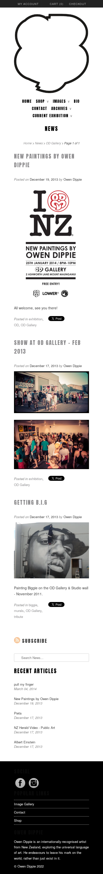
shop (42, 101)
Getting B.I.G (31, 502)
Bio (77, 101)
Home (27, 101)
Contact (39, 108)
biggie (33, 604)
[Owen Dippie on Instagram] (34, 787)
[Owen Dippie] (51, 54)
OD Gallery (29, 325)
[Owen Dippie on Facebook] (21, 787)
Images (61, 101)
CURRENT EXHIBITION (52, 115)
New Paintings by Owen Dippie (36, 698)
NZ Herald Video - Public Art (34, 727)
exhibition (35, 319)
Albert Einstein (24, 742)
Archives (61, 108)
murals (19, 610)
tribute (18, 616)
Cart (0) (57, 4)
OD (16, 325)
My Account (28, 4)
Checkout (77, 4)
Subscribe (34, 640)
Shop (18, 820)
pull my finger (24, 684)
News (51, 129)
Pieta (18, 713)
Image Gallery (24, 804)
